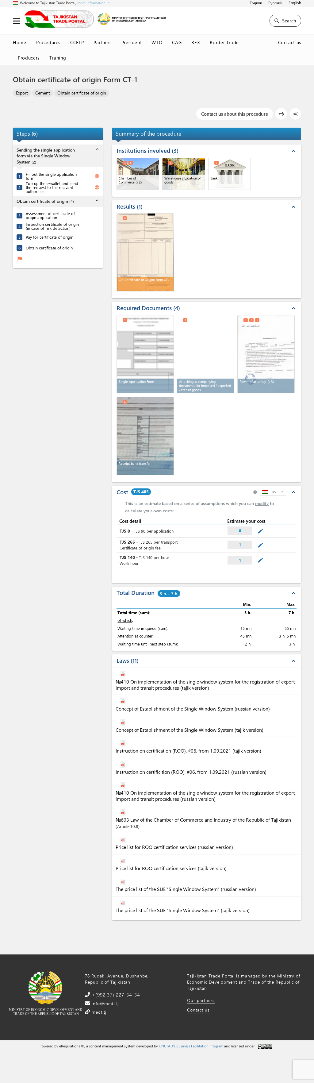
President (131, 42)
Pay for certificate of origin (49, 237)
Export (22, 93)
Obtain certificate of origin (81, 93)
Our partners (201, 1000)
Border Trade (224, 42)
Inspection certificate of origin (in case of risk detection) (52, 226)
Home (19, 42)
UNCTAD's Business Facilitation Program (191, 1045)
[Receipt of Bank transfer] (145, 436)
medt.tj (98, 1012)
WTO (156, 42)
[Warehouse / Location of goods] (183, 174)
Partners (102, 42)
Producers (29, 58)
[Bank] (229, 174)
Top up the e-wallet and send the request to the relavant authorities (52, 187)
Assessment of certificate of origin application (50, 215)
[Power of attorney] (266, 354)
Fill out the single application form (51, 176)
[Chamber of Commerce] (138, 174)
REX (195, 42)
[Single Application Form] (145, 354)
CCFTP (77, 42)
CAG (177, 42)
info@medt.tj (104, 1003)
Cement (42, 93)
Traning (57, 58)
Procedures (48, 42)
